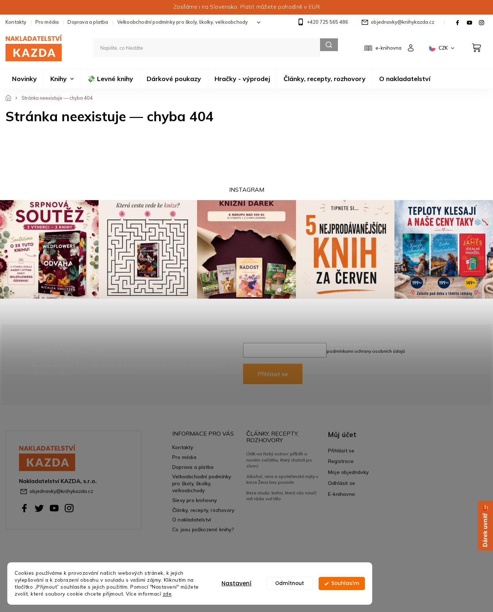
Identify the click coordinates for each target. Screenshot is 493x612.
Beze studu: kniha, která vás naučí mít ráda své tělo (281, 495)
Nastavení (236, 583)
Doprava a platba (88, 22)
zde (167, 593)
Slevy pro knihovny (194, 500)
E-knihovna (341, 494)
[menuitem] (24, 78)
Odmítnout (289, 583)
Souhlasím (345, 583)
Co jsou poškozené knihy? (203, 529)
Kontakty (16, 22)
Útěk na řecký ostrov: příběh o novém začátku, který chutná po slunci (279, 459)
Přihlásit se (273, 374)
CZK (444, 48)
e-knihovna (388, 48)
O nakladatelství (191, 519)
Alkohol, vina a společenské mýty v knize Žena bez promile (282, 479)
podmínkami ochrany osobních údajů (366, 351)
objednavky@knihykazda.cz (61, 491)
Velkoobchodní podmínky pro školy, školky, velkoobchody (182, 22)
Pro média (47, 22)
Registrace (341, 461)
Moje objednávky (348, 472)
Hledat (329, 44)
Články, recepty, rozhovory (203, 510)
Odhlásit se (341, 483)
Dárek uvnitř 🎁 (485, 525)
